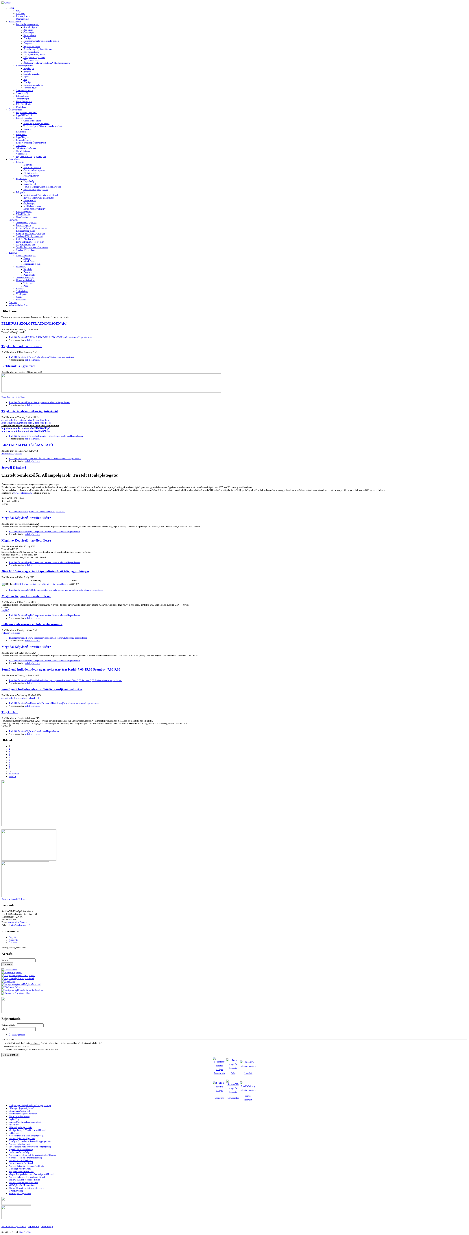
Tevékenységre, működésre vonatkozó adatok (43, 126)
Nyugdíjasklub (29, 184)
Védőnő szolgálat (30, 173)
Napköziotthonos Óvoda (26, 217)
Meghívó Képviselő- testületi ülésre (26, 518)
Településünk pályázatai (26, 222)
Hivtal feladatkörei (24, 101)
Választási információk (19, 305)
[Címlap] (6, 2)
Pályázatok (13, 220)
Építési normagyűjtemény (34, 209)
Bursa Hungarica (23, 225)
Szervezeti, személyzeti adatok (36, 123)
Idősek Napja (29, 261)
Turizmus (13, 253)
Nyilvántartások (23, 151)
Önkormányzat (15, 109)
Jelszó (4, 1029)
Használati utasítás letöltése (13, 397)
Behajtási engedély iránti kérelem (37, 49)
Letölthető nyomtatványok (27, 24)
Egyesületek (21, 178)
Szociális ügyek (30, 27)
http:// (13, 925)
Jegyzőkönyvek (23, 137)
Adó (25, 79)
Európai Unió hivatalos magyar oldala (25, 1122)
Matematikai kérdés (13, 1046)
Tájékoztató (9, 712)
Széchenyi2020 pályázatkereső (29, 236)
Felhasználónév (8, 1025)
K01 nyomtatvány (31, 52)
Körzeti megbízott (24, 211)
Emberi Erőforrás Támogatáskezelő (31, 228)
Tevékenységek (22, 98)
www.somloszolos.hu (22, 493)
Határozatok (21, 134)
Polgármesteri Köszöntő (26, 112)
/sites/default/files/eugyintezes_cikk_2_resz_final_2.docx (26, 423)
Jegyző (26, 76)
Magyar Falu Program (25, 244)
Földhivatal (14, 1133)
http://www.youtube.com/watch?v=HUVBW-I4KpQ (25, 428)
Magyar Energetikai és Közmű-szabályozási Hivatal (31, 1174)
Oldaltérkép (47, 1226)
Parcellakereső (29, 200)
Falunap (26, 258)
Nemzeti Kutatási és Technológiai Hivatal (26, 1166)
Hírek (11, 8)
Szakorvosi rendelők (32, 167)
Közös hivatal (15, 21)
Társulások (21, 145)
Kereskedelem (29, 35)
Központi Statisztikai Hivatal (21, 1171)
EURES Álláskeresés (25, 239)
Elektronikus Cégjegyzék (19, 1111)
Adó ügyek (28, 30)
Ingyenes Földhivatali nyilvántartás (38, 198)
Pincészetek (28, 272)
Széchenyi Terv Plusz (25, 250)
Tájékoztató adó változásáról (21, 346)
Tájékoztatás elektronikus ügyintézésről (29, 411)
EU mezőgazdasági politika (20, 1127)
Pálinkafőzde (29, 275)
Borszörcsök (219, 1073)
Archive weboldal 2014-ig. (13, 899)
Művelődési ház (23, 214)
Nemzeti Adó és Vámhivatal (21, 1160)
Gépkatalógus (29, 203)
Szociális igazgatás (31, 74)
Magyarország (22, 19)
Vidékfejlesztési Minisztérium (21, 1185)
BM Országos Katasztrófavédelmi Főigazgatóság (30, 1146)
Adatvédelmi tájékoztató (13, 1226)
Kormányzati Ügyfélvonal (20, 1193)
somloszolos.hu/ (23, 925)
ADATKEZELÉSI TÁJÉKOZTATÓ (27, 445)
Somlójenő (219, 1098)
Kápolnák (27, 269)
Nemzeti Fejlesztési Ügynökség (22, 1138)
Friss (18, 10)
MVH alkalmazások (32, 206)
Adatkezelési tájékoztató (11, 453)
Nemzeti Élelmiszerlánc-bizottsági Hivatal (27, 1177)
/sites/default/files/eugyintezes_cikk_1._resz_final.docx (25, 420)
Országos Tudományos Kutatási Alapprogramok (30, 1141)
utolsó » (12, 776)
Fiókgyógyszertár (31, 176)
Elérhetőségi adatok (24, 65)
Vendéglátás (21, 294)
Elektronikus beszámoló (19, 1116)
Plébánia (19, 288)
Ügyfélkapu (21, 107)
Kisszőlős (248, 1073)
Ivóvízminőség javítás (25, 231)
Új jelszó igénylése (17, 1034)
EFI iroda (27, 165)
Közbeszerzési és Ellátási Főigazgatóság (26, 1135)
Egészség (20, 162)
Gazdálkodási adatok (32, 120)
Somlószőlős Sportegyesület (35, 189)
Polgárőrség (28, 181)
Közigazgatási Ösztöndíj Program (30, 233)
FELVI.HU (14, 1124)
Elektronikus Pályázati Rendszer (23, 1113)
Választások (21, 153)
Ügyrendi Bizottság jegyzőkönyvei (31, 156)
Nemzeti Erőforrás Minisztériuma (23, 1182)
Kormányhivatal (23, 16)
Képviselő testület (24, 140)
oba (233, 1073)
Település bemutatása (25, 277)
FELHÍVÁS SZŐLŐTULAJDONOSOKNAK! (34, 323)
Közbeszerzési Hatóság (19, 1152)
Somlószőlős (233, 1098)
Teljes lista (27, 283)
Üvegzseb (27, 43)
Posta (25, 286)
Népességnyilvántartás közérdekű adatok (41, 41)
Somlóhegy (21, 266)
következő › (14, 773)
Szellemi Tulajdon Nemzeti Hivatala (24, 1179)
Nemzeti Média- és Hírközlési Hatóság (25, 1157)
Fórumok (13, 302)
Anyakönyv (28, 68)
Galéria (19, 297)
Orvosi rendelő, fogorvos (34, 170)
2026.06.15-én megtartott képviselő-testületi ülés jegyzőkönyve (45, 571)
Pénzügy (27, 38)
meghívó (5, 610)
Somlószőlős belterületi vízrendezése (32, 247)
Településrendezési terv (26, 148)
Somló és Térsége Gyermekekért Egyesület (42, 187)
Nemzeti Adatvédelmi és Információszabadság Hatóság (32, 1155)
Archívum (20, 13)
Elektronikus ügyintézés (18, 366)
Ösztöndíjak (28, 32)
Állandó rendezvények (26, 255)
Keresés (5, 960)
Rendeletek (21, 131)
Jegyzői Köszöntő (24, 115)
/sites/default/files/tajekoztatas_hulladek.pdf (20, 698)
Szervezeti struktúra (24, 90)
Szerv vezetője (22, 93)
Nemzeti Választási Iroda (19, 1144)
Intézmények (14, 159)
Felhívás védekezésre (10, 633)
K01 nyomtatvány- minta (34, 54)
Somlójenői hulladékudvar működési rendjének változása (41, 689)
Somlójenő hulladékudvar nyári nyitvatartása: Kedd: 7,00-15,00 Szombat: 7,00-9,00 (60, 669)
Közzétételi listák (23, 104)
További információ (50, 337)
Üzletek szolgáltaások (25, 280)
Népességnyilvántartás (33, 85)
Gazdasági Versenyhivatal (20, 1168)
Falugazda (20, 192)
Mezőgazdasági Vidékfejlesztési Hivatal (40, 195)
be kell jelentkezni (32, 340)
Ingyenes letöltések (31, 46)
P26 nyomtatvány (31, 60)
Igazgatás (27, 71)
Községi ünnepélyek (32, 264)
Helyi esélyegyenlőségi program (30, 242)
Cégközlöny (14, 1119)
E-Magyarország (16, 1190)
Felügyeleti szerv (23, 96)
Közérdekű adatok (24, 118)
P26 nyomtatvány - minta (34, 57)
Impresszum (33, 1226)
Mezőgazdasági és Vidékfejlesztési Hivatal (27, 1130)
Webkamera (21, 299)
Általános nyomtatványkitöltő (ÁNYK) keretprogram (46, 63)
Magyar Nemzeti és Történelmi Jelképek (26, 1188)
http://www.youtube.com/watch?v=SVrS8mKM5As (25, 431)
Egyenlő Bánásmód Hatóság (21, 1149)
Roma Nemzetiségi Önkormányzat (31, 142)
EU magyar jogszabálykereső (21, 1108)
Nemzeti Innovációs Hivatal (21, 1163)
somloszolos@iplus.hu (18, 922)
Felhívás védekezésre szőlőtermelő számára (31, 624)
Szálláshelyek (22, 291)
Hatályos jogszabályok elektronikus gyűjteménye (30, 1105)
